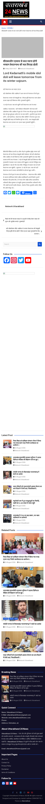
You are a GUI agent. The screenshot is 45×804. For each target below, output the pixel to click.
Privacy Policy (6, 766)
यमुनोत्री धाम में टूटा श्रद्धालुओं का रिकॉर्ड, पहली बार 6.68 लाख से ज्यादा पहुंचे (26, 502)
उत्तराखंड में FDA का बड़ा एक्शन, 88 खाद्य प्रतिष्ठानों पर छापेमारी (26, 516)
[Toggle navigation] (10, 21)
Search (40, 244)
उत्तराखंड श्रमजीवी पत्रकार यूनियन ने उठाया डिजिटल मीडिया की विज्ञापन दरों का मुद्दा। (27, 458)
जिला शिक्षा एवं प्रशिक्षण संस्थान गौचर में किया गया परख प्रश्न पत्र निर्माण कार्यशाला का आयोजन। (27, 443)
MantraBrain (26, 801)
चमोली (14, 551)
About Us (5, 759)
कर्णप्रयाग (11, 618)
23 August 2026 (20, 520)
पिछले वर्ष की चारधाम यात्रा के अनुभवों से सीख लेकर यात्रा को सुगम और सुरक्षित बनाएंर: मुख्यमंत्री (22, 220)
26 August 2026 (20, 448)
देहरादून (10, 585)
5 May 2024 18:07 (11, 68)
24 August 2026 (20, 506)
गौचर (10, 551)
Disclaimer (5, 769)
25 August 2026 (20, 462)
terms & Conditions (8, 772)
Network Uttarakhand (27, 68)
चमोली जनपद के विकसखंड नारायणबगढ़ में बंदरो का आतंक (22, 624)
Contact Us (5, 763)
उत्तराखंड (5, 551)
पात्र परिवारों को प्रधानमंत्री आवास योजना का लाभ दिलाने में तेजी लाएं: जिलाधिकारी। (27, 487)
